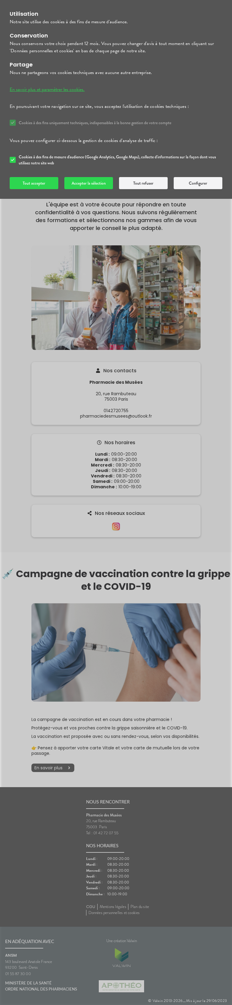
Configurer (198, 183)
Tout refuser (143, 183)
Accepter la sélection (89, 183)
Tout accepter (34, 183)
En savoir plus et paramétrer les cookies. (47, 89)
